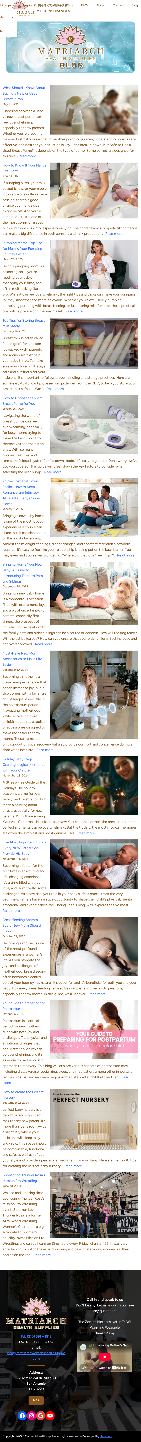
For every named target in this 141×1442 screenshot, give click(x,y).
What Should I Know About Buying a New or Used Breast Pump (24, 93)
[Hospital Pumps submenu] (45, 5)
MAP (36, 1400)
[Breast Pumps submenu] (13, 5)
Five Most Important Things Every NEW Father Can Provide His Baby (24, 848)
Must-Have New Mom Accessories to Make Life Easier (22, 659)
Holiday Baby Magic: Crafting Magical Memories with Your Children (24, 765)
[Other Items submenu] (72, 5)
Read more (27, 156)
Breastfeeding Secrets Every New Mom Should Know (22, 925)
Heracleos (106, 1436)
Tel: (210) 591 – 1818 (36, 1336)
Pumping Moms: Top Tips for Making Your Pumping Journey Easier (22, 248)
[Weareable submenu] (12, 17)
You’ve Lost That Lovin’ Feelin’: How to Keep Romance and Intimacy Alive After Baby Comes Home (22, 492)
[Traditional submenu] (12, 31)
